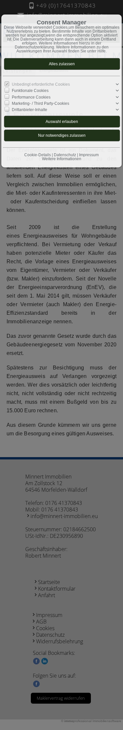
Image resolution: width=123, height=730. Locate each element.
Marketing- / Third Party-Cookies (40, 103)
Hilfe (101, 51)
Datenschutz (65, 155)
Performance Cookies (31, 97)
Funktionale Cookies (30, 90)
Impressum (89, 155)
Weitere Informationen (61, 159)
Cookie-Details (37, 155)
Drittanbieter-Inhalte (29, 109)
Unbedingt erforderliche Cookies (41, 84)
